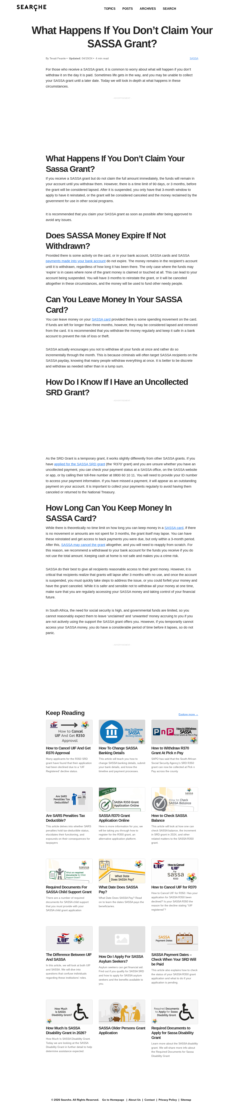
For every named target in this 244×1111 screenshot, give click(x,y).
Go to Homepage (113, 1099)
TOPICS (110, 8)
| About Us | (134, 1099)
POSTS (127, 8)
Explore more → (188, 714)
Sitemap (186, 1099)
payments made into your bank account (76, 261)
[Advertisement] (122, 126)
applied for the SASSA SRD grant (79, 464)
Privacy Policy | (168, 1099)
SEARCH (169, 8)
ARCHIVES (148, 8)
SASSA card (101, 319)
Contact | (150, 1099)
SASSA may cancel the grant (83, 545)
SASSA (194, 58)
